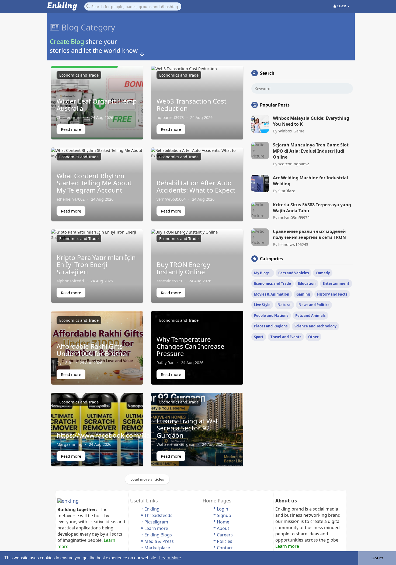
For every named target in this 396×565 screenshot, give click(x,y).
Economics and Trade (79, 75)
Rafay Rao (166, 362)
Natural (284, 304)
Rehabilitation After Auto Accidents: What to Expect (196, 186)
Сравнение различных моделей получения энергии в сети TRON (309, 234)
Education (307, 283)
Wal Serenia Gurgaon (176, 444)
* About (221, 528)
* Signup (222, 515)
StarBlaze (286, 190)
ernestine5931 (169, 280)
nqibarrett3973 (170, 117)
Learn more (287, 546)
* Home (221, 522)
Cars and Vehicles (293, 272)
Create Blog (67, 41)
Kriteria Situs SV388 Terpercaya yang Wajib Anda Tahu (312, 208)
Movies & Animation (271, 294)
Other (313, 336)
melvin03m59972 (294, 217)
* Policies (222, 541)
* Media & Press (157, 541)
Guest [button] (341, 6)
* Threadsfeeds (156, 515)
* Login (220, 509)
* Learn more (154, 528)
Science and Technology (315, 326)
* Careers (223, 535)
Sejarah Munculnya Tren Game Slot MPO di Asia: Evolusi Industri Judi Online (311, 151)
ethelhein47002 (71, 199)
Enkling (62, 6)
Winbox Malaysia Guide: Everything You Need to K (311, 121)
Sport (258, 336)
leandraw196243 (293, 244)
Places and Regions (270, 326)
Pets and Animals (310, 315)
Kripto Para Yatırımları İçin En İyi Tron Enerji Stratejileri (96, 264)
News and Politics (313, 304)
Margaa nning (69, 444)
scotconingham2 (293, 163)
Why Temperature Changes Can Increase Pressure (190, 346)
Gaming (303, 294)
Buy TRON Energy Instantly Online (183, 268)
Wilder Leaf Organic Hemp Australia (97, 104)
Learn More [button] (170, 558)
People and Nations (271, 315)
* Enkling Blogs (156, 535)
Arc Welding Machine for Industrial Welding (310, 181)
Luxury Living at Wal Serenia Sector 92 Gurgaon (187, 428)
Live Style (262, 304)
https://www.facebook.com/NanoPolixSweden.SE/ (132, 435)
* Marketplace (155, 548)
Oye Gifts (65, 362)
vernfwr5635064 (171, 199)
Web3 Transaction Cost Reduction (192, 104)
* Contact (223, 548)
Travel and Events (285, 336)
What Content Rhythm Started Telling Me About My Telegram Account (94, 182)
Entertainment (336, 283)
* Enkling (150, 509)
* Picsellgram (154, 522)
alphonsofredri (70, 280)
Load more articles (147, 479)
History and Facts (332, 294)
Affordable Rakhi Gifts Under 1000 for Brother (93, 350)
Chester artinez (70, 117)
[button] (132, 6)
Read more (71, 129)
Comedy (323, 272)
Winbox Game (291, 130)
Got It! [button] (377, 558)
